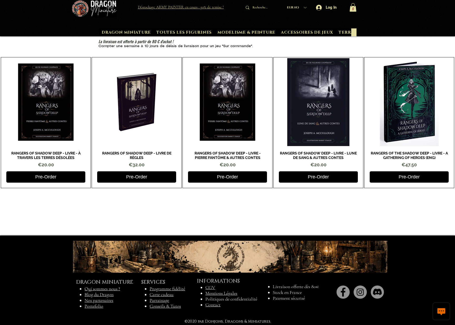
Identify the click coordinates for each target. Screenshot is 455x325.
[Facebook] (343, 292)
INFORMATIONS (218, 281)
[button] (297, 7)
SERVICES (153, 282)
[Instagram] (360, 292)
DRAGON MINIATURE (104, 282)
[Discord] (377, 292)
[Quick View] (46, 102)
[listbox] (297, 7)
